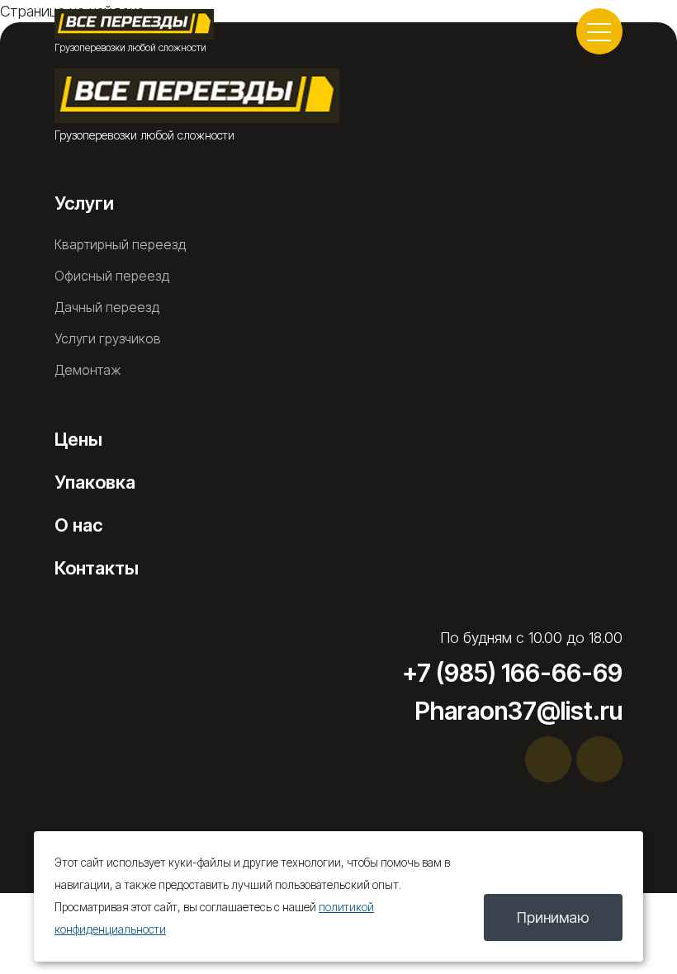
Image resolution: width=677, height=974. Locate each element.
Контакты (96, 568)
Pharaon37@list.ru (518, 710)
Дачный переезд (106, 307)
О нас (78, 525)
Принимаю (553, 917)
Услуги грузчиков (107, 338)
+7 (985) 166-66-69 (512, 672)
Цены (78, 439)
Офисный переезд (111, 275)
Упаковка (94, 482)
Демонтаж (87, 370)
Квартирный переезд (120, 244)
